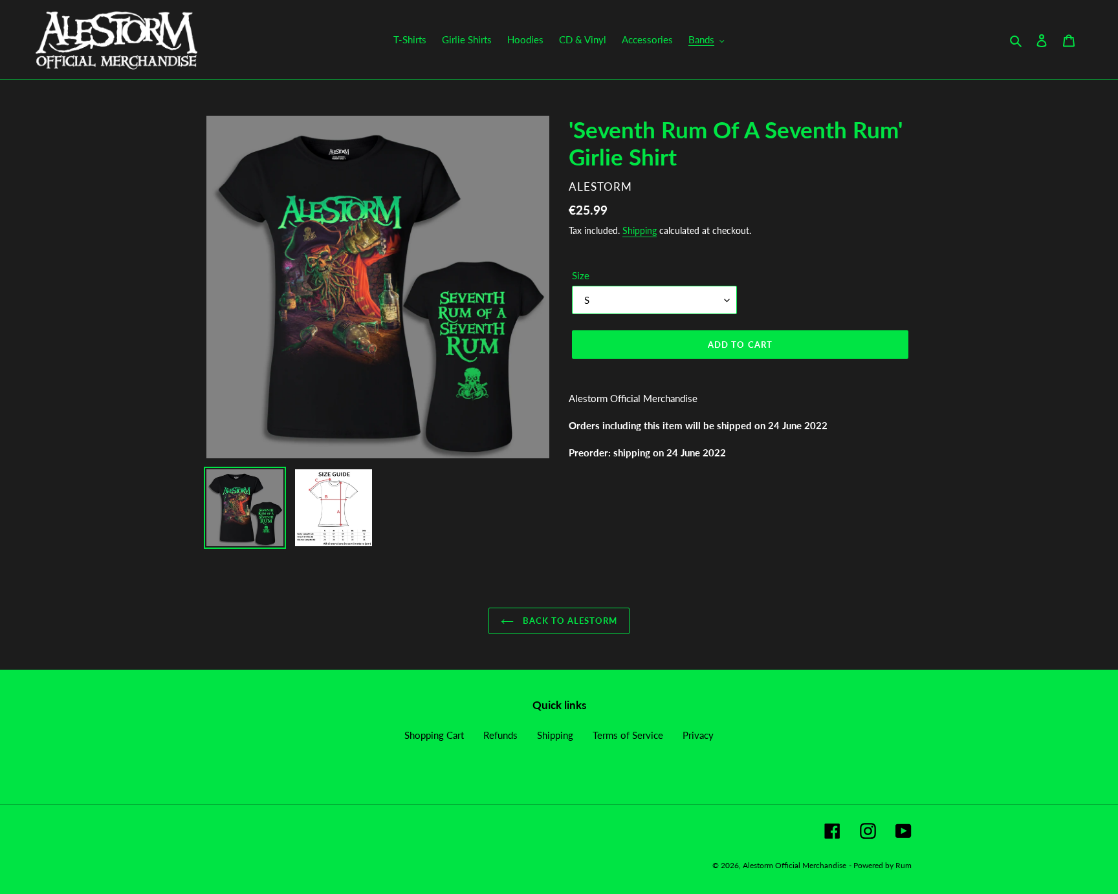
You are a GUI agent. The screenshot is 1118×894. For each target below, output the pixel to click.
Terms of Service (628, 735)
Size (580, 275)
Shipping (639, 230)
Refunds (500, 735)
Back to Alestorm (569, 620)
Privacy (698, 735)
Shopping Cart (434, 735)
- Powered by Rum (880, 865)
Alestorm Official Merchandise (794, 865)
